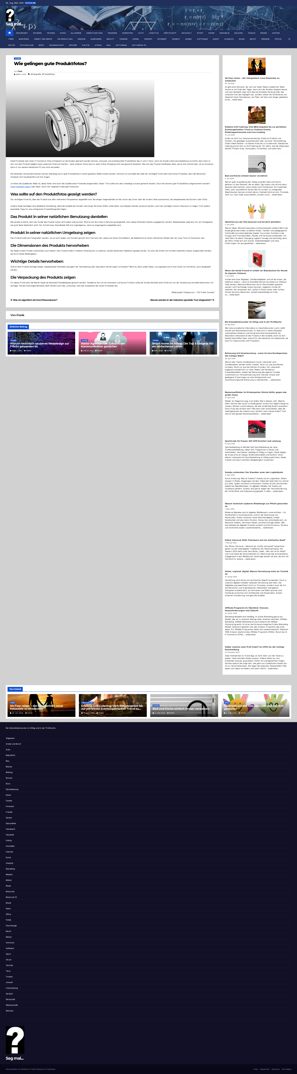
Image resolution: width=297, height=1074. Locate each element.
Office (278, 39)
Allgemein (76, 33)
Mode (63, 33)
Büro (41, 45)
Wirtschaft (170, 33)
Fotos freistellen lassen (20, 187)
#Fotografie (36, 74)
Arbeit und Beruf (43, 39)
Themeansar (50, 1069)
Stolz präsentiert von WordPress (18, 1069)
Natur (11, 45)
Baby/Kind (24, 39)
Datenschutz (264, 1069)
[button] (289, 39)
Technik (51, 33)
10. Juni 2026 (89, 713)
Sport (200, 33)
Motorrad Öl (139, 45)
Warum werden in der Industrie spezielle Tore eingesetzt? (181, 300)
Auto (141, 33)
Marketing (127, 33)
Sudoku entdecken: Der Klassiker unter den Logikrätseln (254, 472)
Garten (276, 33)
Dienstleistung (94, 33)
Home (256, 1069)
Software (202, 39)
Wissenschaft (56, 45)
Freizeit (148, 39)
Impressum (276, 1069)
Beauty (110, 39)
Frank (20, 71)
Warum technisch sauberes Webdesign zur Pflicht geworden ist (39, 345)
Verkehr (265, 39)
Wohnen (37, 33)
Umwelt (176, 39)
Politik (86, 45)
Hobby (188, 39)
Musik (242, 39)
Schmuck (229, 39)
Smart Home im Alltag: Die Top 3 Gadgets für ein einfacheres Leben (182, 345)
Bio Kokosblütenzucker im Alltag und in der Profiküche (253, 322)
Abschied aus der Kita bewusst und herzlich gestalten (253, 222)
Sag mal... (14, 24)
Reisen (263, 33)
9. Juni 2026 (160, 713)
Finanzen (112, 33)
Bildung (238, 33)
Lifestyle (154, 33)
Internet (162, 39)
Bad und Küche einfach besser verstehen (246, 176)
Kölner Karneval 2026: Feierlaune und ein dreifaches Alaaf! (255, 540)
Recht (253, 39)
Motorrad (121, 45)
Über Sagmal (286, 1069)
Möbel (135, 39)
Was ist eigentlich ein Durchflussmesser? (35, 300)
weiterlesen (237, 99)
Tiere (11, 39)
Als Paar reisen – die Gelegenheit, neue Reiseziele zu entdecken (36, 707)
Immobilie (224, 33)
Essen (211, 33)
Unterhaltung (65, 39)
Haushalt (187, 33)
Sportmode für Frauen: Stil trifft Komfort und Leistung (253, 441)
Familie (251, 33)
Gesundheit (22, 33)
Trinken (123, 39)
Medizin (82, 39)
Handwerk (96, 39)
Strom (98, 45)
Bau (109, 45)
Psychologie (27, 45)
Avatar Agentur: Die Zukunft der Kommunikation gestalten (103, 345)
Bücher (73, 45)
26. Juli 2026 (18, 713)
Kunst (216, 39)
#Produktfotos (48, 74)
